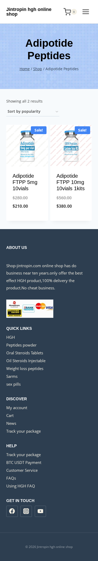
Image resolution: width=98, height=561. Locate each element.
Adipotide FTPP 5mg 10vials (25, 182)
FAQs (11, 478)
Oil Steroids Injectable (25, 360)
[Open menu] (85, 11)
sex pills (13, 384)
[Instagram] (26, 511)
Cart (10, 415)
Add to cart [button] (27, 219)
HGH (10, 337)
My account (16, 407)
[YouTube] (40, 511)
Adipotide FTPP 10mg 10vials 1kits (70, 182)
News (11, 423)
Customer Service (22, 470)
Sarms (12, 376)
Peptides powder (21, 345)
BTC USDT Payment (23, 462)
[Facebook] (12, 511)
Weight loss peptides (24, 368)
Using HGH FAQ (20, 485)
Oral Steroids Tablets (24, 352)
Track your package (23, 431)
